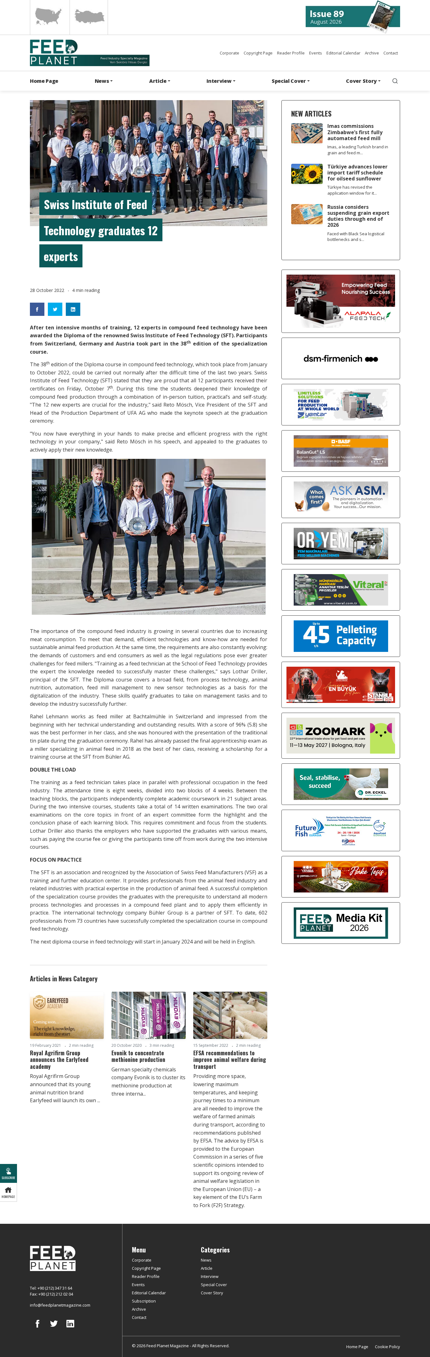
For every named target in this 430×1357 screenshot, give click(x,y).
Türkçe (89, 17)
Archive (372, 53)
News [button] (102, 80)
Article (206, 1268)
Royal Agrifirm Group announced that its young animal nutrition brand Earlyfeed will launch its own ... (65, 1088)
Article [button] (158, 80)
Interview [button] (219, 80)
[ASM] (341, 496)
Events (315, 53)
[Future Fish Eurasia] (341, 829)
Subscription (144, 1301)
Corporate (229, 53)
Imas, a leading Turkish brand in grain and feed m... (357, 150)
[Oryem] (341, 542)
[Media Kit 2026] (341, 922)
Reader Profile (291, 53)
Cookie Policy (387, 1346)
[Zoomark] (340, 735)
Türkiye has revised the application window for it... (352, 190)
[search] (395, 81)
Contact (390, 53)
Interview (209, 1276)
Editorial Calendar (343, 53)
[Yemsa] (341, 876)
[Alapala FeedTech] (340, 300)
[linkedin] (70, 1328)
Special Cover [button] (289, 80)
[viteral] (341, 589)
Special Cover (214, 1284)
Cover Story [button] (361, 80)
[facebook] (37, 1328)
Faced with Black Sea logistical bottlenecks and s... (355, 236)
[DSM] (341, 357)
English (49, 17)
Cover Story (212, 1293)
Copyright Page (258, 53)
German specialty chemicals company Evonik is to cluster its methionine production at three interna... (148, 1081)
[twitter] (53, 1328)
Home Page (44, 80)
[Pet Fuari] (340, 684)
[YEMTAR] (341, 404)
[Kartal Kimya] (341, 450)
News (206, 1260)
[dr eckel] (341, 783)
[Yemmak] (341, 635)
